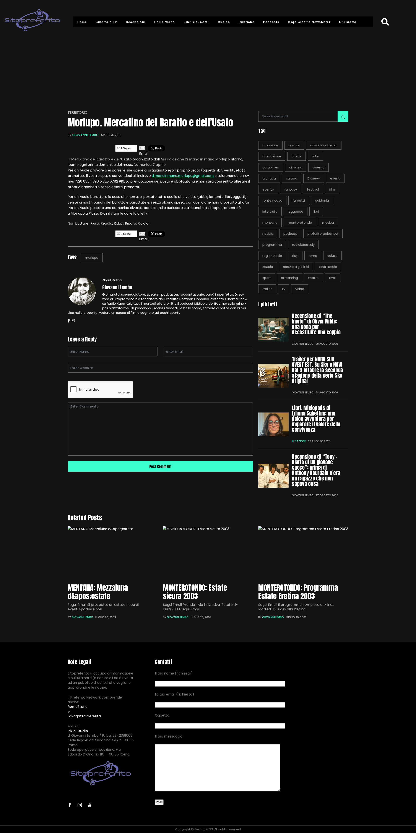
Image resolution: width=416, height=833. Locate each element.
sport (266, 277)
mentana (270, 222)
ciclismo (295, 167)
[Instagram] (73, 321)
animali (294, 145)
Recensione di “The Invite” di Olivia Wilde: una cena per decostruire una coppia (316, 324)
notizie (267, 233)
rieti (295, 255)
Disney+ (313, 178)
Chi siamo (348, 22)
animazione (271, 156)
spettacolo (328, 266)
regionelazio (272, 255)
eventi (335, 178)
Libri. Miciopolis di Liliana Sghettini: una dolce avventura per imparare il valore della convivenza (316, 418)
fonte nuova (272, 200)
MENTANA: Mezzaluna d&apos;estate (98, 591)
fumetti (298, 200)
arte (315, 156)
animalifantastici (323, 145)
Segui (126, 148)
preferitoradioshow (322, 233)
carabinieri (270, 167)
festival (313, 189)
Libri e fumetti (196, 22)
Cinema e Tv (106, 22)
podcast (290, 233)
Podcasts (271, 22)
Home (82, 22)
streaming (289, 277)
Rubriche (246, 22)
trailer (267, 288)
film (332, 189)
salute (332, 255)
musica (328, 222)
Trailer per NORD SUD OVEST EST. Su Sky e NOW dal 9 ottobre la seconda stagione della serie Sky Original (317, 370)
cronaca (269, 178)
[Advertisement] (208, 69)
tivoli (332, 277)
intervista (270, 211)
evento (268, 189)
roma (313, 255)
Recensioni (136, 22)
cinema (318, 167)
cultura (291, 178)
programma (272, 244)
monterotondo (300, 222)
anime (296, 156)
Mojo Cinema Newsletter (309, 22)
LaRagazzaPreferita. (84, 716)
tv (283, 288)
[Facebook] (69, 321)
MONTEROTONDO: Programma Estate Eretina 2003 (298, 591)
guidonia (322, 200)
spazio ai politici (296, 266)
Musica (224, 22)
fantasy (290, 189)
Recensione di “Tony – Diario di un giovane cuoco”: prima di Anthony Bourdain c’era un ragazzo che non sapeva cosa (316, 470)
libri (316, 211)
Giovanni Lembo (85, 135)
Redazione (299, 441)
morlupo (91, 257)
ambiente (270, 145)
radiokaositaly (303, 244)
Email (142, 153)
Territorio (77, 112)
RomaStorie (78, 706)
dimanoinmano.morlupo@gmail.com (183, 175)
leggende (295, 211)
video (299, 288)
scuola (267, 266)
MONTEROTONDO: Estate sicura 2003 (195, 591)
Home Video (164, 22)
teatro (313, 277)
